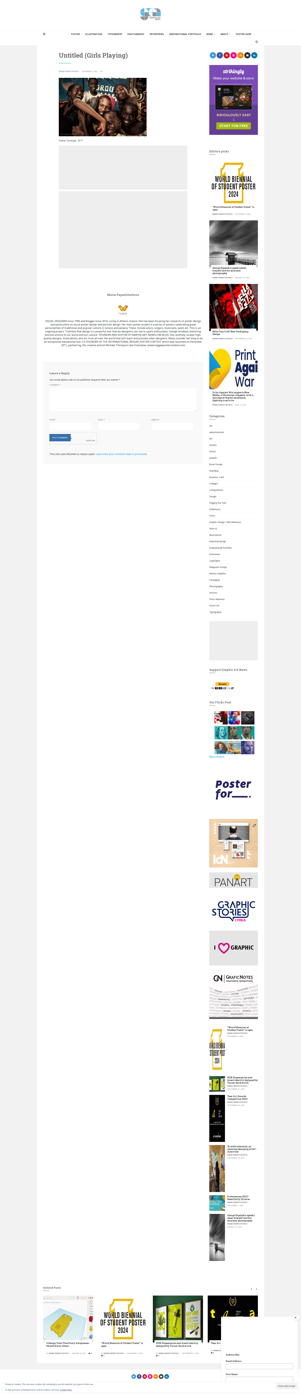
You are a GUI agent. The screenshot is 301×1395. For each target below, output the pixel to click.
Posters (213, 592)
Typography (215, 611)
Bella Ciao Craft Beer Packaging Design (230, 333)
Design (212, 496)
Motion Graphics (217, 573)
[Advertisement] (123, 168)
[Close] (296, 1317)
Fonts (212, 515)
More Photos (216, 757)
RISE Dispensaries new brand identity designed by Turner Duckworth (242, 1080)
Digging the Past (217, 502)
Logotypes (214, 560)
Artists (212, 451)
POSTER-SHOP (243, 34)
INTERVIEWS (157, 34)
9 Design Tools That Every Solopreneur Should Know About (67, 1344)
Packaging (214, 579)
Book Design (215, 464)
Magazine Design (218, 567)
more (209, 34)
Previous (251, 1289)
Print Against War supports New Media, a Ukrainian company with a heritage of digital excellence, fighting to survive (232, 396)
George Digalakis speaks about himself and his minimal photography (229, 270)
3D (210, 425)
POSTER (75, 34)
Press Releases (217, 599)
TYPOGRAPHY (114, 34)
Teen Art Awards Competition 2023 (237, 1097)
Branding (213, 470)
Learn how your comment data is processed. (121, 454)
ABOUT (224, 34)
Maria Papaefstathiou (69, 71)
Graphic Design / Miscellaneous (225, 522)
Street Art (214, 605)
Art (210, 438)
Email (101, 419)
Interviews (214, 554)
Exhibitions (214, 509)
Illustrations (215, 534)
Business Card (216, 477)
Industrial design (217, 541)
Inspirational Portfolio (220, 547)
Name (52, 419)
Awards (213, 457)
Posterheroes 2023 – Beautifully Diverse (238, 1198)
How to (213, 528)
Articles (213, 445)
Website (155, 419)
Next (256, 1289)
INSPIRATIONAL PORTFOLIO (185, 34)
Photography (216, 586)
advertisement (216, 432)
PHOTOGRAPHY (135, 34)
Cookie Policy (66, 1390)
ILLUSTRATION (93, 34)
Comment (55, 385)
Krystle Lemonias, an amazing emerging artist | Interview (241, 1149)
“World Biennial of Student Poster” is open (233, 208)
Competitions (216, 489)
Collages (213, 483)
